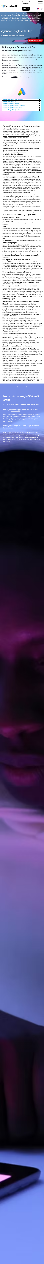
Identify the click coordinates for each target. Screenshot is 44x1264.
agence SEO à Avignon (9, 380)
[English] (41, 9)
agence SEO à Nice (8, 330)
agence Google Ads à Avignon (31, 380)
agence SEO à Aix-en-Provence (32, 354)
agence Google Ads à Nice (10, 331)
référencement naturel (9, 212)
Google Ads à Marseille (25, 314)
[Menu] (40, 3)
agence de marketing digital (14, 228)
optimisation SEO (24, 136)
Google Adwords (36, 212)
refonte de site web (13, 136)
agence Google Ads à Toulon (28, 344)
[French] (37, 9)
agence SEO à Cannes (26, 367)
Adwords (25, 137)
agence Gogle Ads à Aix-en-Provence (19, 356)
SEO (25, 294)
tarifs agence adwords (19, 152)
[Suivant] (26, 387)
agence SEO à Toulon (8, 344)
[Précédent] (18, 387)
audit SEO (14, 77)
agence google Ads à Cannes (11, 368)
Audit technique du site (9, 137)
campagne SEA (15, 411)
